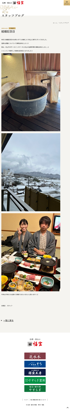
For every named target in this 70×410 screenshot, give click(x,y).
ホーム (55, 23)
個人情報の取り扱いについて (38, 400)
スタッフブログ (64, 23)
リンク (26, 400)
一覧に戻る (8, 320)
